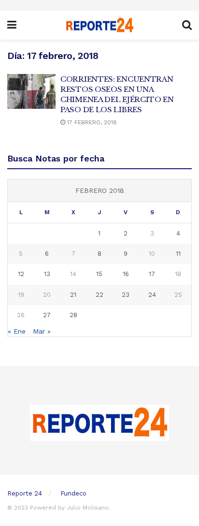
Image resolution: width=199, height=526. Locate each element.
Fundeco (73, 493)
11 (178, 253)
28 (73, 315)
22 (99, 294)
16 (126, 274)
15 (99, 274)
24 (152, 294)
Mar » (42, 331)
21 (73, 294)
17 (152, 274)
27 (47, 315)
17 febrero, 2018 (91, 122)
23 (125, 294)
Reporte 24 (24, 493)
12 (21, 274)
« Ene (17, 331)
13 (47, 274)
